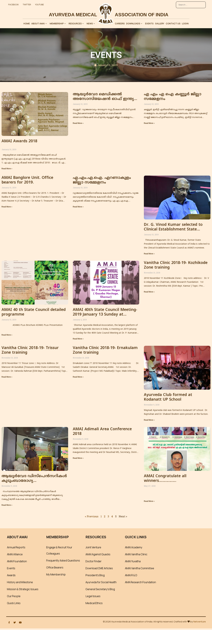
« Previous (91, 516)
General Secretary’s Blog (100, 589)
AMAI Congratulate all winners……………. (165, 478)
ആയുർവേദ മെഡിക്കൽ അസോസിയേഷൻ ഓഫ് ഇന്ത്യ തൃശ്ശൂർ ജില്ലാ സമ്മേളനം (103, 99)
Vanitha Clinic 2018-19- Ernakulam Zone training (105, 350)
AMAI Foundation (17, 561)
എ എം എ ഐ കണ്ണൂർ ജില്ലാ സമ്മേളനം (172, 97)
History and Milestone (20, 582)
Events (149, 23)
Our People (13, 596)
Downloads (133, 23)
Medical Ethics (94, 603)
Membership (57, 23)
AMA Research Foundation (140, 582)
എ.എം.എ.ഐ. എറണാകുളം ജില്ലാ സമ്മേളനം (102, 180)
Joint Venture (93, 547)
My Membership (56, 574)
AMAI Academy (133, 547)
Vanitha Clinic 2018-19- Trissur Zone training (30, 350)
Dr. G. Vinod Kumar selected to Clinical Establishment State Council (173, 229)
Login (185, 23)
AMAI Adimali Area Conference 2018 (102, 431)
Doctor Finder (93, 561)
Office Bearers (54, 567)
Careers (120, 23)
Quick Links (13, 603)
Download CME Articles (99, 568)
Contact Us (173, 23)
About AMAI (38, 23)
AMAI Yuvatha (133, 561)
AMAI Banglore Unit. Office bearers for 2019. (27, 180)
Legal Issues (93, 596)
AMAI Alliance (15, 554)
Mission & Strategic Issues (22, 589)
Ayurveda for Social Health (101, 582)
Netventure (199, 621)
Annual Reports (16, 547)
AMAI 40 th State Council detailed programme (34, 312)
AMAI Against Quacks (98, 554)
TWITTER (27, 4)
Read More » (7, 169)
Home (26, 23)
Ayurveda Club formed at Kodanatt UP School (168, 397)
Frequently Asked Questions (63, 560)
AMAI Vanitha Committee (139, 568)
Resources (75, 23)
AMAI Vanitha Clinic (136, 554)
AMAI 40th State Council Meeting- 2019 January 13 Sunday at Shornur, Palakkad (105, 314)
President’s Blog (95, 575)
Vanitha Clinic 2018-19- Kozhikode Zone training (175, 265)
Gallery (159, 23)
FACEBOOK (13, 4)
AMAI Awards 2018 (19, 141)
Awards (11, 575)
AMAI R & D (131, 575)
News (90, 23)
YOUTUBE (39, 4)
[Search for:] (191, 3)
